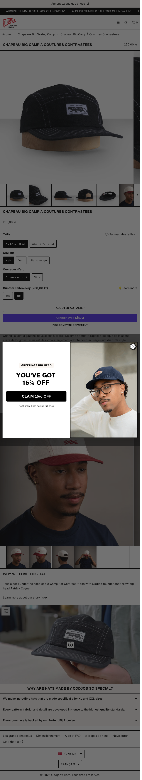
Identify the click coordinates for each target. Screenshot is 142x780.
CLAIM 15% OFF (36, 396)
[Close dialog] (133, 346)
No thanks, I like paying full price (36, 405)
